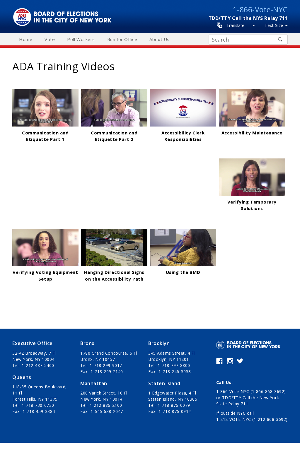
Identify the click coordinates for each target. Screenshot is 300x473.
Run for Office (122, 39)
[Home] (64, 10)
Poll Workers (81, 39)
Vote (50, 39)
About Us (159, 39)
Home (25, 39)
